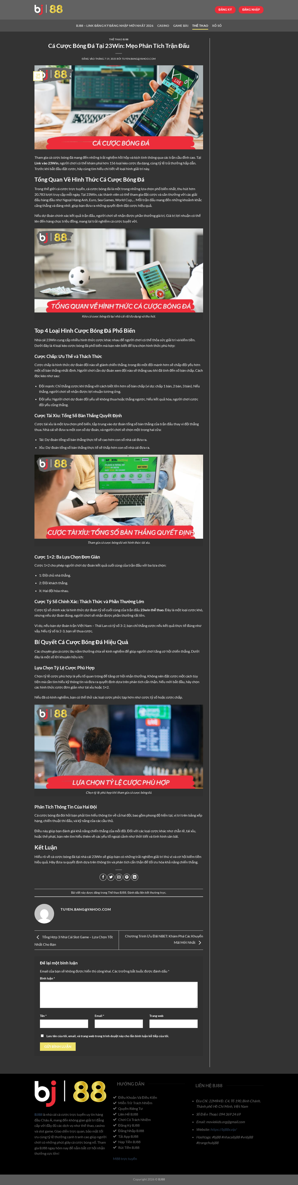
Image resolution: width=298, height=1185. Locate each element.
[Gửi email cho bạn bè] (119, 877)
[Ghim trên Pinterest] (126, 877)
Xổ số (217, 25)
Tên (43, 1016)
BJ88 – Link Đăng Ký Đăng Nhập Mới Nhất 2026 (114, 25)
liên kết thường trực (153, 892)
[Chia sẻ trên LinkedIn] (134, 877)
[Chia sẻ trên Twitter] (111, 877)
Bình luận (47, 978)
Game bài (180, 25)
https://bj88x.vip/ (223, 1129)
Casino (163, 25)
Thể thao (200, 25)
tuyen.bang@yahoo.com (139, 58)
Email (99, 1016)
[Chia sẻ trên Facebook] (103, 877)
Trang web (156, 1016)
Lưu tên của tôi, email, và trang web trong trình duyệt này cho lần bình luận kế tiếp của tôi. (107, 1036)
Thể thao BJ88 (118, 39)
